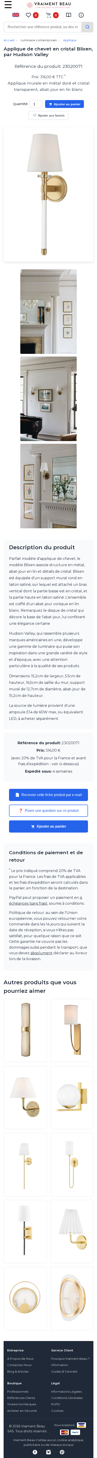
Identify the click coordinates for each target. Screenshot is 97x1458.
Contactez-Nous (19, 1365)
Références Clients (21, 1398)
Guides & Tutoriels (64, 1371)
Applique (69, 40)
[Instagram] (48, 1452)
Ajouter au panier (67, 104)
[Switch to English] (15, 14)
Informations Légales (66, 1391)
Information (59, 1365)
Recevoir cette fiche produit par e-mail (48, 795)
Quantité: (20, 104)
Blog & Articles (17, 1371)
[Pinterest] (62, 1452)
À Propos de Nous (20, 1358)
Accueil (9, 40)
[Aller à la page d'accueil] (48, 6)
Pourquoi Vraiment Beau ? (70, 1358)
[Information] (81, 15)
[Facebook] (35, 1452)
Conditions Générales (67, 1398)
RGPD (55, 1404)
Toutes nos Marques (21, 1404)
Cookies (57, 1410)
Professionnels (17, 1391)
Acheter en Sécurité (22, 1410)
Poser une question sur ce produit (48, 811)
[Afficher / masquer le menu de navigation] (8, 7)
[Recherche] (87, 27)
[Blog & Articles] (68, 15)
